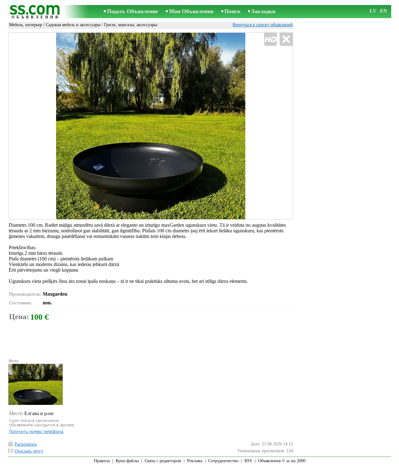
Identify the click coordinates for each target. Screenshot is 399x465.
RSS (248, 460)
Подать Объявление (132, 11)
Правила (102, 460)
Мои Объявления (191, 11)
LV (373, 10)
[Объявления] (36, 12)
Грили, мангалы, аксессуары (130, 24)
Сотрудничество (223, 460)
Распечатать (26, 444)
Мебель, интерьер (25, 24)
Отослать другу (29, 451)
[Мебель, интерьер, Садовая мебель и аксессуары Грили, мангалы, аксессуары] (35, 384)
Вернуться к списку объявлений (263, 24)
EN (383, 10)
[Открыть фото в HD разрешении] (150, 126)
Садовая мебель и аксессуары (73, 24)
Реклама (194, 460)
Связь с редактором (163, 460)
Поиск (232, 11)
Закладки (263, 11)
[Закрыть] (286, 39)
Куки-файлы (127, 460)
